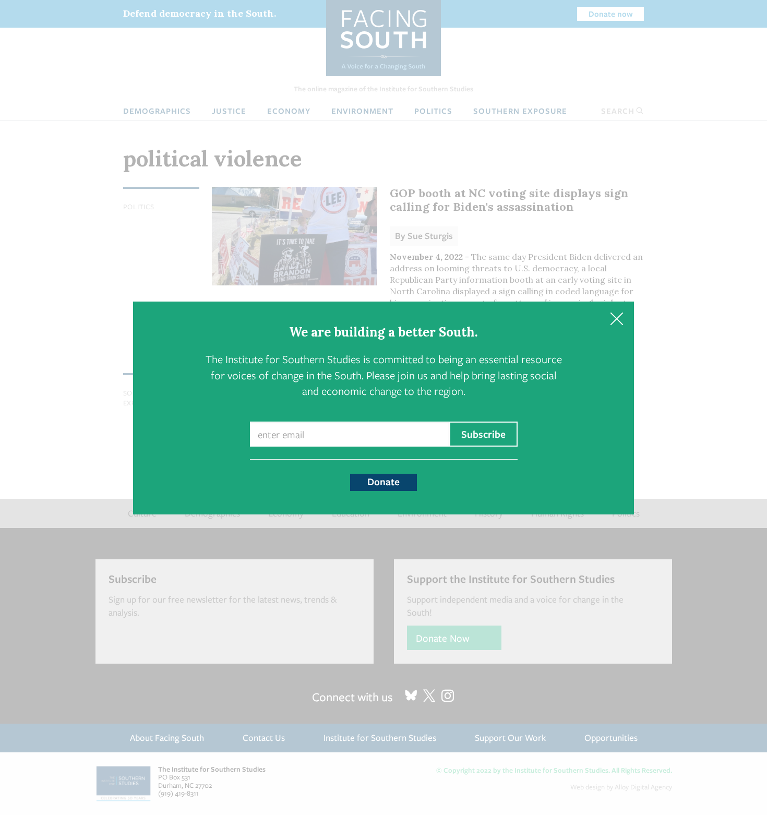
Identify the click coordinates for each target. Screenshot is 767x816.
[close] (616, 319)
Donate (383, 481)
